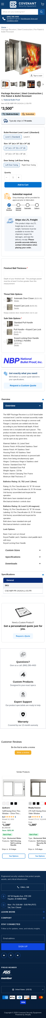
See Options (13, 856)
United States (23, 989)
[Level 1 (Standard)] (13, 140)
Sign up (23, 946)
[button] (23, 405)
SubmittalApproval (18, 209)
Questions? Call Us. (13, 19)
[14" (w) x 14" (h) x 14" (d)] (16, 151)
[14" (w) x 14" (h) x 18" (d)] (16, 156)
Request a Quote (23, 636)
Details (16, 301)
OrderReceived (9, 209)
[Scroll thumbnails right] (43, 84)
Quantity (7, 172)
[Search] (41, 12)
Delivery (36, 208)
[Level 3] (27, 140)
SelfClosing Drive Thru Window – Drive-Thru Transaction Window (11, 812)
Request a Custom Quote (23, 385)
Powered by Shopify (23, 1015)
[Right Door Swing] (29, 168)
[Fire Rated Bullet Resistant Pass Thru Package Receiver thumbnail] (5, 84)
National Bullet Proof (12, 100)
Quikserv (6, 808)
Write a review (23, 752)
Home (3, 27)
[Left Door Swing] (12, 168)
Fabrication (27, 208)
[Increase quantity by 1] (19, 177)
